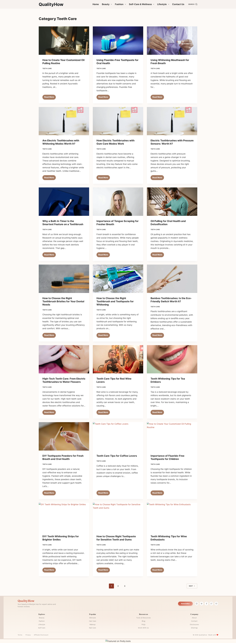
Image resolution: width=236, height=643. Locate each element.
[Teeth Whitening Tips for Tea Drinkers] (172, 359)
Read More (50, 97)
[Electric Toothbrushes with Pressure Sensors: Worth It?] (172, 121)
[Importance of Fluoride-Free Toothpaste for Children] (172, 436)
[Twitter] (211, 604)
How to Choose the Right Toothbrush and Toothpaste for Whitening (115, 301)
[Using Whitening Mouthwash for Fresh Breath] (172, 40)
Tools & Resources (143, 618)
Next (191, 586)
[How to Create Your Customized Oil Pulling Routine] (64, 40)
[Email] (216, 604)
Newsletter (185, 604)
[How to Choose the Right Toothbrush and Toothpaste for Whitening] (118, 279)
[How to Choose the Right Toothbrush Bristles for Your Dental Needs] (64, 279)
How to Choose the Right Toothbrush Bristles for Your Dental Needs (63, 301)
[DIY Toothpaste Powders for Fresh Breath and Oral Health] (64, 436)
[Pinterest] (202, 604)
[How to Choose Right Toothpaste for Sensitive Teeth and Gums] (118, 517)
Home (96, 4)
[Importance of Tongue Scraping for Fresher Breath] (118, 201)
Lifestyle (162, 4)
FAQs (143, 624)
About (194, 618)
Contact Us (178, 4)
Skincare (92, 618)
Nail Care (92, 628)
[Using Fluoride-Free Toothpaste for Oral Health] (118, 40)
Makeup (92, 624)
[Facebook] (206, 604)
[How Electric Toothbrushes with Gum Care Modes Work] (118, 121)
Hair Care (92, 621)
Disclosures (194, 624)
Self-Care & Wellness (140, 4)
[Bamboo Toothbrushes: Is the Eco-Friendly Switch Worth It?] (172, 279)
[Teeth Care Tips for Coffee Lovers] (118, 436)
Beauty (106, 4)
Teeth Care (47, 68)
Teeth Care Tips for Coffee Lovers (116, 455)
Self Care (41, 628)
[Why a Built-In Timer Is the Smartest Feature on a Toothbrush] (64, 201)
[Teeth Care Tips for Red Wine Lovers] (118, 359)
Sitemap (194, 628)
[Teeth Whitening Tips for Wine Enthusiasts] (172, 517)
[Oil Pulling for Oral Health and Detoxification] (172, 201)
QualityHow (51, 4)
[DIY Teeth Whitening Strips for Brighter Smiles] (64, 517)
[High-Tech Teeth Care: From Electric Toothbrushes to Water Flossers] (64, 359)
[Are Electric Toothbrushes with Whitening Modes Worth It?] (64, 121)
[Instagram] (197, 604)
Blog (143, 621)
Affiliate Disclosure (41, 635)
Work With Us (143, 628)
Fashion (119, 4)
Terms (20, 635)
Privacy (28, 635)
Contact (194, 621)
